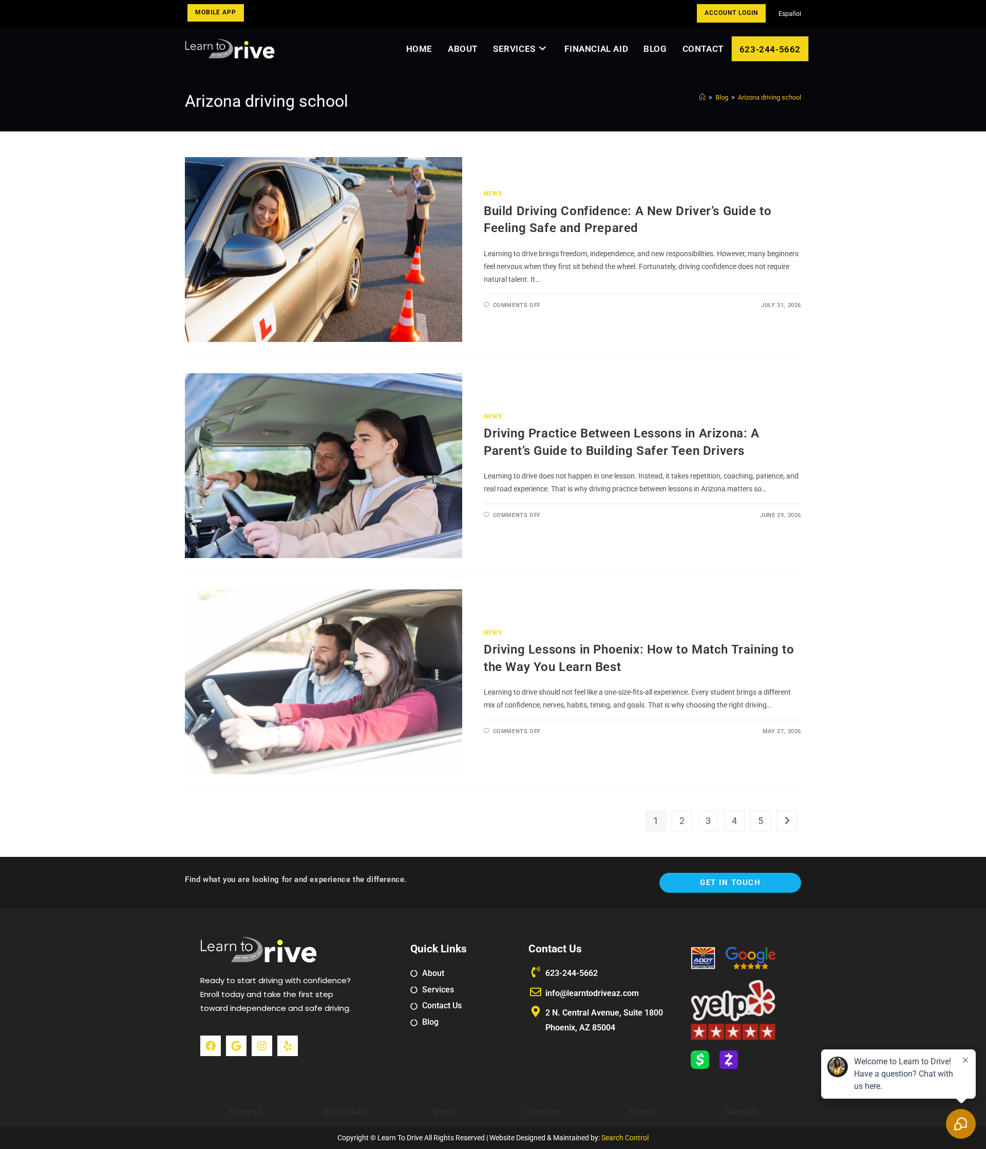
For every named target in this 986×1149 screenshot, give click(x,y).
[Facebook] (210, 1046)
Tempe (642, 1111)
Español (790, 13)
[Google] (236, 1046)
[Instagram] (262, 1046)
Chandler (542, 1111)
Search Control (625, 1138)
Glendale (741, 1111)
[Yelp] (287, 1046)
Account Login (731, 12)
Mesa (443, 1111)
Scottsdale (344, 1111)
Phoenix (245, 1111)
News (493, 193)
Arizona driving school (769, 97)
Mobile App (215, 12)
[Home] (702, 97)
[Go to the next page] (786, 821)
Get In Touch (730, 882)
